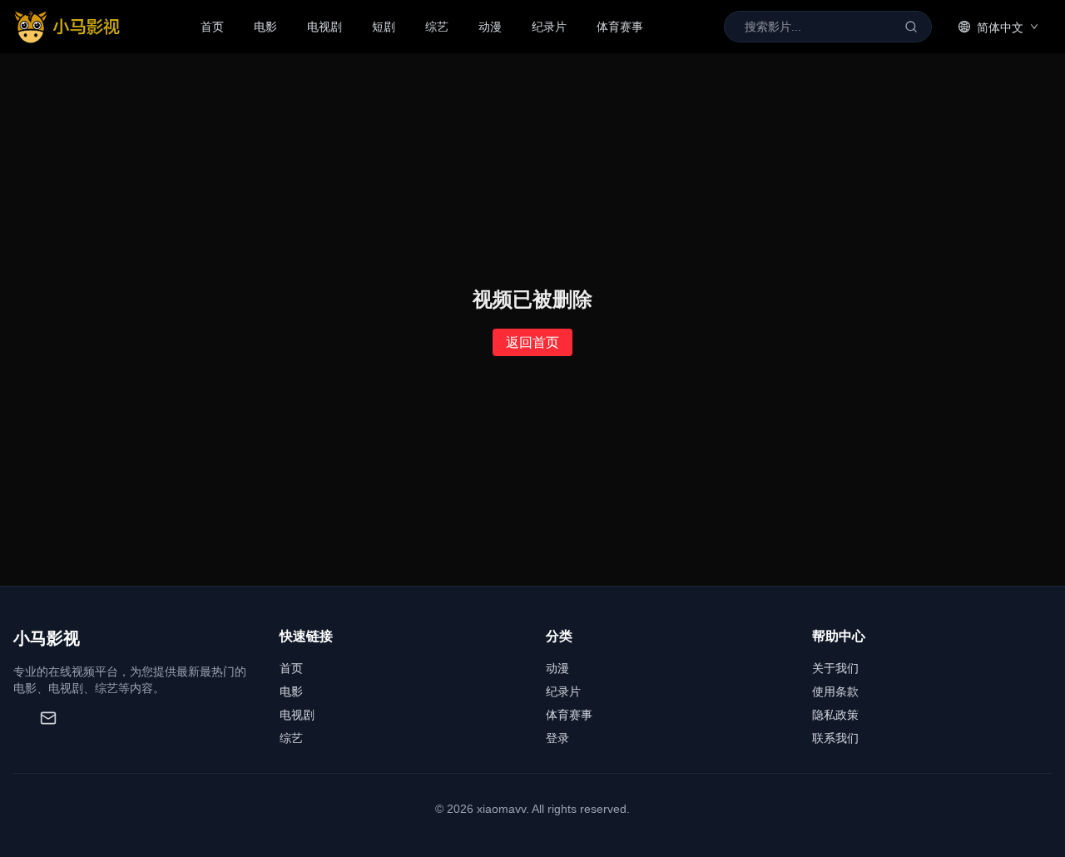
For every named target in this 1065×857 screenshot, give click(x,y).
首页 (212, 26)
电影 (265, 26)
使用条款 (835, 691)
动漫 (490, 26)
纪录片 (549, 26)
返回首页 (532, 342)
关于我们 (835, 668)
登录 (557, 738)
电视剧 (324, 26)
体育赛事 (620, 26)
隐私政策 (835, 714)
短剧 (383, 26)
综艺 (436, 26)
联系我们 (835, 738)
